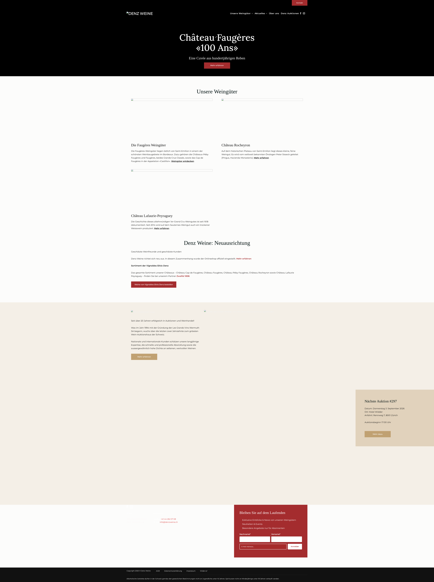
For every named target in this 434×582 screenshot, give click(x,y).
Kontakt (299, 3)
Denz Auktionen (290, 13)
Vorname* (275, 534)
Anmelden (295, 546)
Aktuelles (260, 13)
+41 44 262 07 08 (168, 519)
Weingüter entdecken (182, 161)
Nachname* (244, 534)
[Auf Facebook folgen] (301, 13)
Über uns (274, 13)
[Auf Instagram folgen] (304, 13)
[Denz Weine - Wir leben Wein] (141, 13)
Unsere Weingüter (240, 13)
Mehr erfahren (261, 158)
